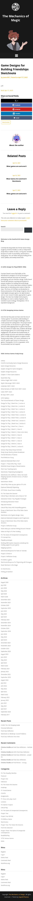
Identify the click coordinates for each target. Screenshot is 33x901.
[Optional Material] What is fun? (10, 461)
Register (3, 852)
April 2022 (4, 691)
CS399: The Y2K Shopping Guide (10, 725)
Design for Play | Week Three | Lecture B (13, 418)
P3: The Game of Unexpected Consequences (14, 535)
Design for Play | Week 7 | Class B (11, 441)
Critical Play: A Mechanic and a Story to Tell (13, 496)
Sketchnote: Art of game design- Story (12, 515)
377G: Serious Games (7, 838)
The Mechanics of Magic (15, 18)
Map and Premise (6, 504)
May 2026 (4, 591)
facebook (17, 105)
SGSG (2, 841)
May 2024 (4, 637)
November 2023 (6, 645)
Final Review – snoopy (19, 762)
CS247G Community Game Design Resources (14, 363)
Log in (3, 855)
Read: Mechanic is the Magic (9, 565)
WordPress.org (5, 863)
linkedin (17, 113)
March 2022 (4, 694)
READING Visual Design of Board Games (13, 466)
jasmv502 (6, 77)
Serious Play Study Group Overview (11, 450)
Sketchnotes (5, 122)
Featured (3, 776)
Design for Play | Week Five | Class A (12, 426)
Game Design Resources (8, 366)
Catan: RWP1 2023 (6, 392)
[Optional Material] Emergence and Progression (15, 518)
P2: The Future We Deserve (9, 493)
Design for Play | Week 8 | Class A (11, 443)
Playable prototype (6, 540)
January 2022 (5, 700)
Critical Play (4, 807)
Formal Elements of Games (9, 455)
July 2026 (3, 585)
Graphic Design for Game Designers (11, 369)
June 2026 (4, 588)
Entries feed (4, 857)
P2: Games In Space (7, 805)
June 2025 (4, 611)
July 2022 (3, 683)
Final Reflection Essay (7, 457)
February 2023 (5, 668)
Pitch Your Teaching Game (9, 469)
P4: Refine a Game (6, 819)
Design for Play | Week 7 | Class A (11, 438)
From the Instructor (7, 828)
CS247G (3, 793)
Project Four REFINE (7, 816)
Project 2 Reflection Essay (8, 526)
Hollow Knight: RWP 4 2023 (9, 380)
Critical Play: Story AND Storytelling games (13, 507)
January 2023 (5, 671)
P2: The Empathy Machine (8, 773)
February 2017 (5, 715)
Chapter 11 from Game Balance (10, 374)
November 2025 (6, 602)
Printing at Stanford (6, 572)
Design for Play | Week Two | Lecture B (13, 412)
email (17, 118)
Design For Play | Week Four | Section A (13, 420)
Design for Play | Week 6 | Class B (11, 435)
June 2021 (4, 703)
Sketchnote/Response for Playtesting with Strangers (16, 562)
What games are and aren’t (17, 166)
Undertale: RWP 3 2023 (8, 386)
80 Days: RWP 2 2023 (7, 395)
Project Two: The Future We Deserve (12, 825)
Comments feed (6, 860)
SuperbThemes (24, 897)
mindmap (4, 787)
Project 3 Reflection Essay (8, 556)
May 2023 (4, 660)
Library (3, 361)
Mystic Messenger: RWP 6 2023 (10, 383)
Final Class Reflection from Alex (10, 737)
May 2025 (4, 614)
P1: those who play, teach (8, 799)
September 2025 (6, 608)
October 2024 (5, 628)
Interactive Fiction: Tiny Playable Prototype (13, 499)
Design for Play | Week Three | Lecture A (13, 415)
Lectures (3, 802)
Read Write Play (5, 378)
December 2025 (5, 599)
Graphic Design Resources (8, 372)
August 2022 (4, 680)
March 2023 (4, 666)
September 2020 (6, 712)
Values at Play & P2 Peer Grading (11, 531)
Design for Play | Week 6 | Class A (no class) (14, 432)
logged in (14, 213)
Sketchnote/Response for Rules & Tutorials (14, 551)
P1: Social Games (6, 790)
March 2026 (4, 597)
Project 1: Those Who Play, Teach (11, 464)
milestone (4, 782)
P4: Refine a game (6, 560)
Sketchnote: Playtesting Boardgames (12, 472)
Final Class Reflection (7, 731)
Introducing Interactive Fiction (10, 502)
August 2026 (4, 582)
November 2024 (6, 625)
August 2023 (4, 654)
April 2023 (4, 663)
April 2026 (4, 594)
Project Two (4, 813)
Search (28, 230)
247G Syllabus (5, 398)
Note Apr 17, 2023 (7, 90)
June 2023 (4, 657)
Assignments (5, 796)
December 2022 (5, 674)
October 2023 (5, 648)
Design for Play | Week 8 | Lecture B (12, 446)
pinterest (17, 109)
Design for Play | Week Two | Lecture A (13, 409)
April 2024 (4, 640)
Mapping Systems (6, 548)
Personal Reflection (6, 728)
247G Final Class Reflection (21, 752)
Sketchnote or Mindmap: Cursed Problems (13, 734)
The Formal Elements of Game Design (12, 400)
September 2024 (6, 631)
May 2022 (4, 689)
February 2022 (5, 697)
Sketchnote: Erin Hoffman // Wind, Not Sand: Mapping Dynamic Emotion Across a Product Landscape (14, 477)
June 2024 (4, 634)
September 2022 (6, 677)
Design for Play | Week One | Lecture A (13, 403)
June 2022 (4, 686)
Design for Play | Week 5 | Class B (11, 429)
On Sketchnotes (5, 569)
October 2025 (5, 605)
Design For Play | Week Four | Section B (13, 423)
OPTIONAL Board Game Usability (11, 490)
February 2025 (5, 620)
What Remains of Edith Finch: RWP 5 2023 (13, 389)
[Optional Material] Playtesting (10, 487)
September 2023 (6, 651)
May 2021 (4, 706)
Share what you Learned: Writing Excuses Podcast (16, 528)
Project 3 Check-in (6, 553)
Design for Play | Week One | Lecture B (13, 406)
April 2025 (4, 617)
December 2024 (5, 622)
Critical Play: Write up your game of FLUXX (13, 484)
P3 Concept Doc (6, 537)
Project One (4, 779)
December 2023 (5, 643)
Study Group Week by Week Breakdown (12, 452)
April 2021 (4, 709)
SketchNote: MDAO (7, 481)
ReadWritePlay (5, 835)
